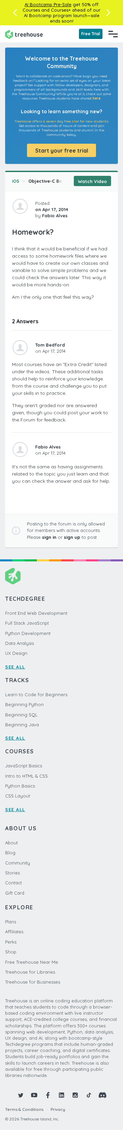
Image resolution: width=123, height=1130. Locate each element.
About (11, 842)
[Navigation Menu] (113, 34)
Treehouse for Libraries (30, 972)
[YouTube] (34, 1095)
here (96, 98)
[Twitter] (20, 1095)
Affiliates (14, 931)
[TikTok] (89, 1095)
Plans (10, 921)
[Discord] (102, 1095)
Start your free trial (61, 150)
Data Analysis (19, 643)
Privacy (58, 1109)
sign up (72, 537)
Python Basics (20, 786)
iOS (15, 181)
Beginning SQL (21, 714)
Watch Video (92, 181)
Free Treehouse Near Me (31, 962)
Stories (12, 872)
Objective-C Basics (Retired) (60, 181)
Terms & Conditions (24, 1109)
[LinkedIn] (61, 1095)
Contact (13, 882)
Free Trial (90, 33)
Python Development (28, 633)
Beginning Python (24, 704)
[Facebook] (48, 1095)
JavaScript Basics (23, 765)
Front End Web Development (36, 613)
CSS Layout (17, 795)
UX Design (16, 653)
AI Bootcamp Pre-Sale (48, 4)
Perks (10, 942)
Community (17, 863)
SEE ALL (15, 667)
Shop (10, 951)
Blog (10, 852)
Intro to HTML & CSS (26, 776)
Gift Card (14, 893)
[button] (14, 12)
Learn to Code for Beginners (36, 694)
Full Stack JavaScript (27, 623)
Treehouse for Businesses (32, 982)
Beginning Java (22, 724)
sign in (49, 537)
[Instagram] (75, 1095)
